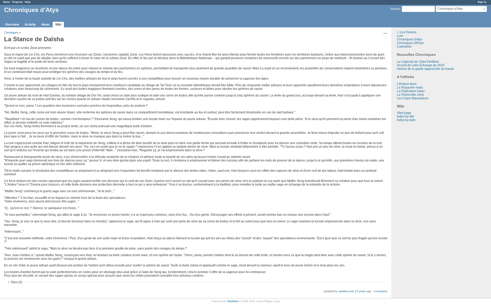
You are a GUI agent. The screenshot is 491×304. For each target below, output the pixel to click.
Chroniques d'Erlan (410, 43)
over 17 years (357, 291)
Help (27, 2)
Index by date (406, 120)
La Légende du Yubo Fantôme (418, 61)
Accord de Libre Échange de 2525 (420, 65)
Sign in (482, 2)
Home (6, 2)
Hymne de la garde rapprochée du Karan (425, 69)
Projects (17, 2)
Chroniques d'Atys (409, 39)
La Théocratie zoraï (410, 94)
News (45, 24)
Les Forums (408, 32)
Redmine (232, 301)
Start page (404, 113)
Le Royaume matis (410, 87)
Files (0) (16, 282)
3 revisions (380, 291)
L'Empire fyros (407, 84)
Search (395, 9)
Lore (400, 36)
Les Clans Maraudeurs (413, 98)
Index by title (405, 116)
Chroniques (11, 32)
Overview (12, 24)
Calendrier (404, 46)
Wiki (58, 24)
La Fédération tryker (411, 91)
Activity (30, 24)
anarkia (343, 291)
